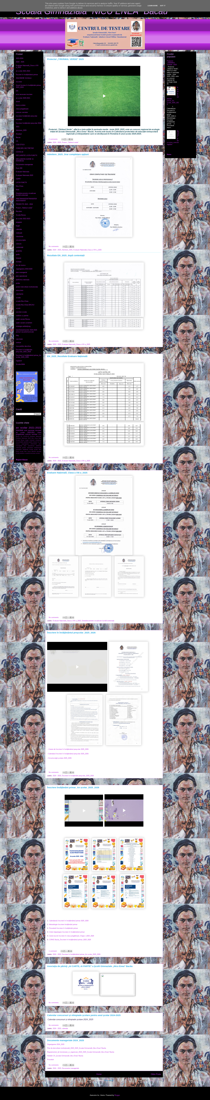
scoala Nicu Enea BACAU (25, 305)
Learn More (153, 6)
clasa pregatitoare (22, 109)
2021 (17, 127)
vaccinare (19, 339)
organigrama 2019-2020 (24, 269)
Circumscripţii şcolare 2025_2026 (59, 758)
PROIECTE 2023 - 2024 (24, 204)
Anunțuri (19, 134)
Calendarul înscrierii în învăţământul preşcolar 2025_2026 (68, 754)
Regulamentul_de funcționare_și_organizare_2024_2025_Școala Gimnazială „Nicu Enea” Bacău (80, 1052)
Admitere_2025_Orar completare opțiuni (68, 154)
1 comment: (53, 951)
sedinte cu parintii (22, 316)
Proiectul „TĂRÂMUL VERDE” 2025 (65, 59)
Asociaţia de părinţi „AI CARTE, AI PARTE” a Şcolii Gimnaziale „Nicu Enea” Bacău (90, 966)
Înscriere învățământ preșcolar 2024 (28, 123)
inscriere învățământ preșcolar (26, 116)
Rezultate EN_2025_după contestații (66, 255)
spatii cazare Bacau (23, 319)
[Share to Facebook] (69, 139)
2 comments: (53, 139)
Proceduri (50, 1059)
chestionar (19, 236)
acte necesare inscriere (24, 94)
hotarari (18, 258)
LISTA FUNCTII (21, 182)
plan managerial (21, 272)
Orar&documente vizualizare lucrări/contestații (98, 621)
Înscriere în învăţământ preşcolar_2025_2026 (78, 776)
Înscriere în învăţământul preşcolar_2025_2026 (71, 632)
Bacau (18, 137)
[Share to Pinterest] (72, 139)
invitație (18, 262)
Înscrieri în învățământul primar (27, 74)
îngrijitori (19, 361)
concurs (19, 244)
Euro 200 (19, 168)
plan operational (21, 276)
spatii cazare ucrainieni (24, 323)
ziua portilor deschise (23, 346)
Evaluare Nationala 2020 (24, 175)
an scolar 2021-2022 (23, 71)
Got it (163, 6)
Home (99, 1074)
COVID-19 (19, 152)
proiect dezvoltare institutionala (27, 287)
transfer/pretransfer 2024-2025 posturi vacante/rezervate (26, 331)
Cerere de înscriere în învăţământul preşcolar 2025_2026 (68, 749)
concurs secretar (22, 112)
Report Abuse (22, 460)
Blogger (117, 1095)
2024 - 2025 (57, 142)
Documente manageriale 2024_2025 (65, 1040)
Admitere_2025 (67, 250)
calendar (65, 1028)
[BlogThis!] (65, 139)
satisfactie (19, 294)
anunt (18, 101)
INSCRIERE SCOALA (23, 78)
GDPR (18, 179)
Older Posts (156, 1074)
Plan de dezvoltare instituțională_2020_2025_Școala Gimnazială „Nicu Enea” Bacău (76, 1048)
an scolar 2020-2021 (23, 98)
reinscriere (19, 290)
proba (18, 283)
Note (17, 190)
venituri (18, 342)
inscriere (19, 82)
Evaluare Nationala (22, 172)
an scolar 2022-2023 (23, 219)
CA (17, 141)
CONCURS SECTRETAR (25, 148)
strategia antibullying (23, 326)
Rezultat (19, 211)
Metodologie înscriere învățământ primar (63, 924)
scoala (18, 298)
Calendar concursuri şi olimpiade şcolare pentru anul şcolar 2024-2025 (84, 1015)
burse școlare (20, 105)
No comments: (54, 246)
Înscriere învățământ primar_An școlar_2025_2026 (73, 787)
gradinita (19, 251)
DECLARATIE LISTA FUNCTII (26, 155)
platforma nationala (22, 280)
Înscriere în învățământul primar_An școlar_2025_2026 (81, 954)
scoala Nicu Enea (22, 301)
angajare (19, 222)
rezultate (19, 119)
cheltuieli (19, 233)
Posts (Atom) (109, 1080)
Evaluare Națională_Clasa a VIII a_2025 (87, 250)
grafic (18, 254)
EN (17, 91)
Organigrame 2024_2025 (55, 1044)
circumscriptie (21, 240)
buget (18, 226)
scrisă (18, 308)
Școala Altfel (20, 364)
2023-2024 (19, 58)
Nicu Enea (19, 186)
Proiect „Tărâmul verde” (70, 142)
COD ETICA (20, 145)
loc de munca (20, 265)
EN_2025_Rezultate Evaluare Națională (67, 356)
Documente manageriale (70, 1068)
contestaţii (19, 247)
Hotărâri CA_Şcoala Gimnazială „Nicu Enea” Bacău (65, 1056)
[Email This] (62, 139)
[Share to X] (67, 139)
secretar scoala (21, 312)
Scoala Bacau (21, 215)
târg (17, 335)
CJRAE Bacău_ (70, 940)
